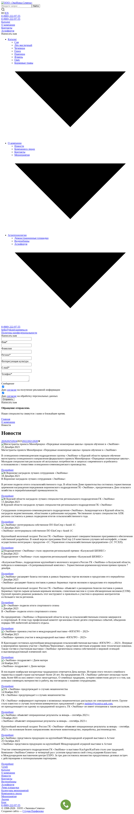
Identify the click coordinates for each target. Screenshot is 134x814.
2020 (35, 441)
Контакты (6, 27)
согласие (12, 389)
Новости (19, 146)
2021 (30, 441)
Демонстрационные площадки (31, 238)
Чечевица (19, 48)
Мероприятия (22, 155)
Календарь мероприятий (15, 790)
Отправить (8, 399)
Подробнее (7, 470)
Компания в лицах (24, 149)
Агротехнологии (17, 235)
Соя (16, 42)
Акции (5, 799)
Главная (5, 419)
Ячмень (18, 57)
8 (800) (10, 326)
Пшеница (19, 54)
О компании (8, 24)
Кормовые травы (23, 63)
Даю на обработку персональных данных (29, 396)
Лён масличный (23, 45)
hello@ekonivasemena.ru (14, 329)
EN (7, 13)
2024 (14, 441)
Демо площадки (10, 787)
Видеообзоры (21, 241)
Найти (36, 6)
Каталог (5, 22)
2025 (9, 441)
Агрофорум (7, 30)
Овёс (17, 60)
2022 (24, 441)
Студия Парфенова (33, 811)
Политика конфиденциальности (19, 332)
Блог (4, 802)
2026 (4, 441)
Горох (17, 51)
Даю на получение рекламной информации (30, 389)
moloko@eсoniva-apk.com (98, 703)
